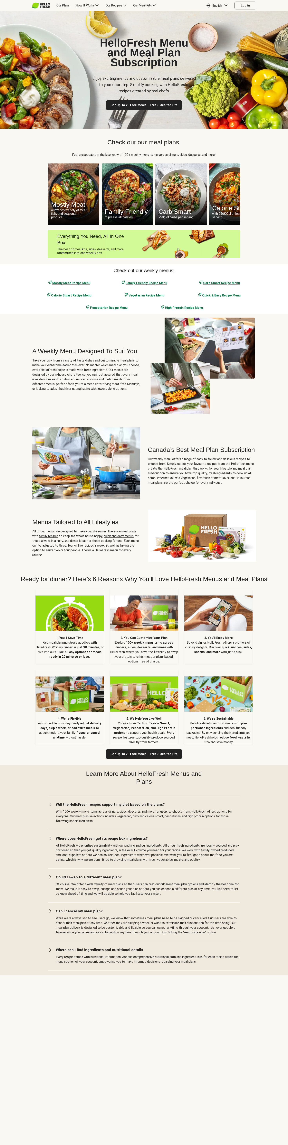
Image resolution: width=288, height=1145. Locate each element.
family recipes (48, 536)
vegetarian (188, 478)
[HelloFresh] (41, 5)
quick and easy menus (119, 536)
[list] (144, 194)
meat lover (221, 478)
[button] (218, 5)
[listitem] (69, 626)
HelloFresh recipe (53, 370)
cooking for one (111, 541)
